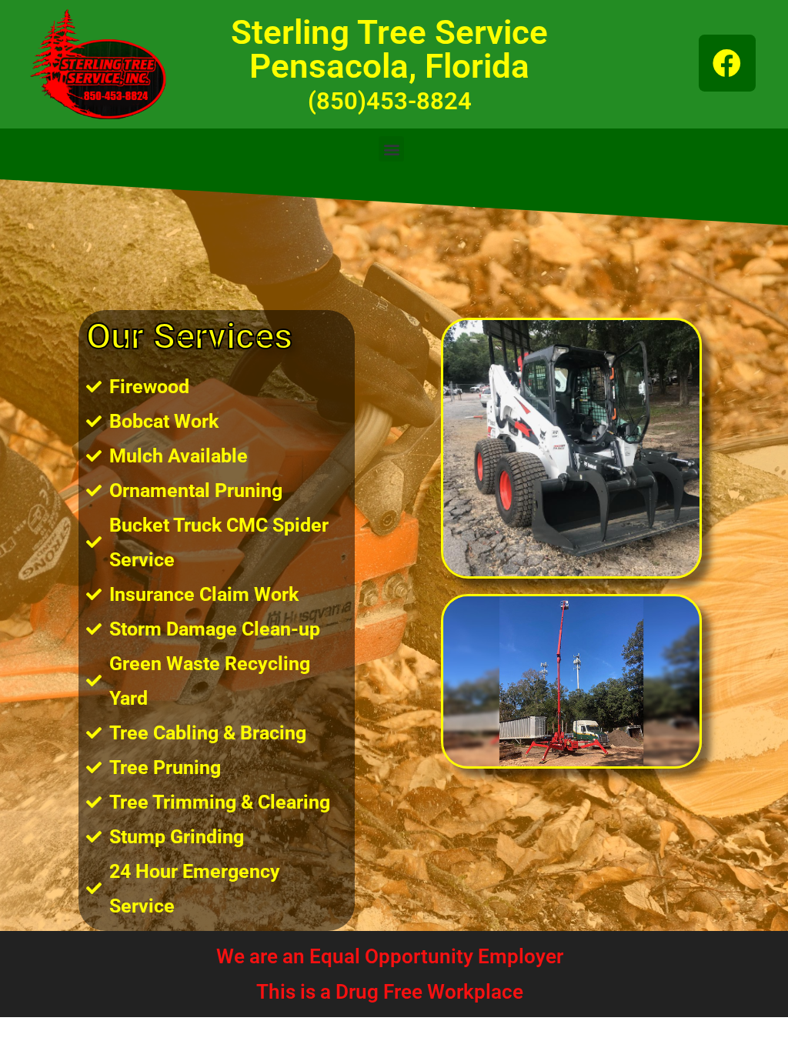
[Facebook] (727, 63)
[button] (391, 149)
